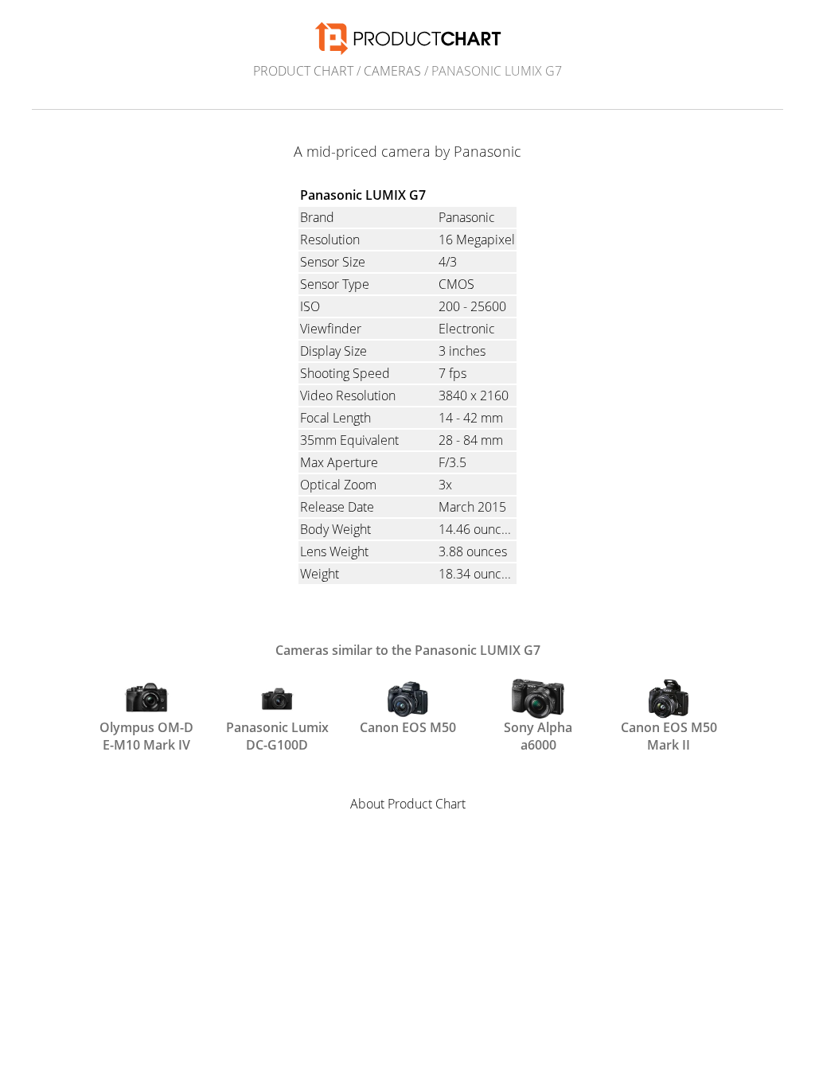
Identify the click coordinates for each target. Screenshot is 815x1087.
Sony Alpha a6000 (538, 734)
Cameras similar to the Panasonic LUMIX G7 (407, 650)
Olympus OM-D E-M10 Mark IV (146, 734)
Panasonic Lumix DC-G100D (277, 734)
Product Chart (303, 71)
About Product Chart (408, 803)
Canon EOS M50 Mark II (669, 734)
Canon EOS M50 (408, 727)
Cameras (392, 71)
